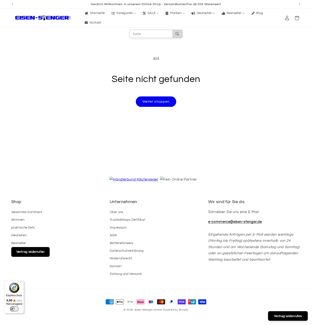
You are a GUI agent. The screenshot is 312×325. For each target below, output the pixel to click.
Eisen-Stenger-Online (148, 310)
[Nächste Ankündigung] (299, 4)
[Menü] (21, 282)
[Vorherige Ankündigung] (12, 4)
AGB (113, 235)
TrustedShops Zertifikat (127, 219)
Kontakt (116, 266)
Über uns (116, 212)
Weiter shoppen (156, 101)
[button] (297, 18)
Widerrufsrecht (121, 258)
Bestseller (18, 243)
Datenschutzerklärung (127, 250)
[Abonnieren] (191, 167)
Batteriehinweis (121, 243)
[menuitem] (94, 13)
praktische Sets (23, 227)
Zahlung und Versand (126, 274)
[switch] (14, 308)
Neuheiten (19, 235)
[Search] (177, 34)
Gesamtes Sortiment (26, 212)
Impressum (118, 227)
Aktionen (18, 219)
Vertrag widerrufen (30, 251)
